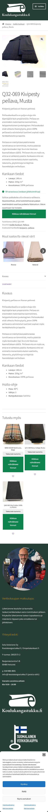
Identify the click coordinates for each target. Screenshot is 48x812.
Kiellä (24, 791)
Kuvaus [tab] (5, 276)
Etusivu (8, 24)
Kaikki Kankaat (19, 24)
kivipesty (23, 228)
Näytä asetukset (24, 799)
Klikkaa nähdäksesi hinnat (24, 214)
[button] (44, 754)
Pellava (26, 225)
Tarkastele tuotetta (13, 454)
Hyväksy (24, 784)
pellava (31, 228)
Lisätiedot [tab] (6, 284)
